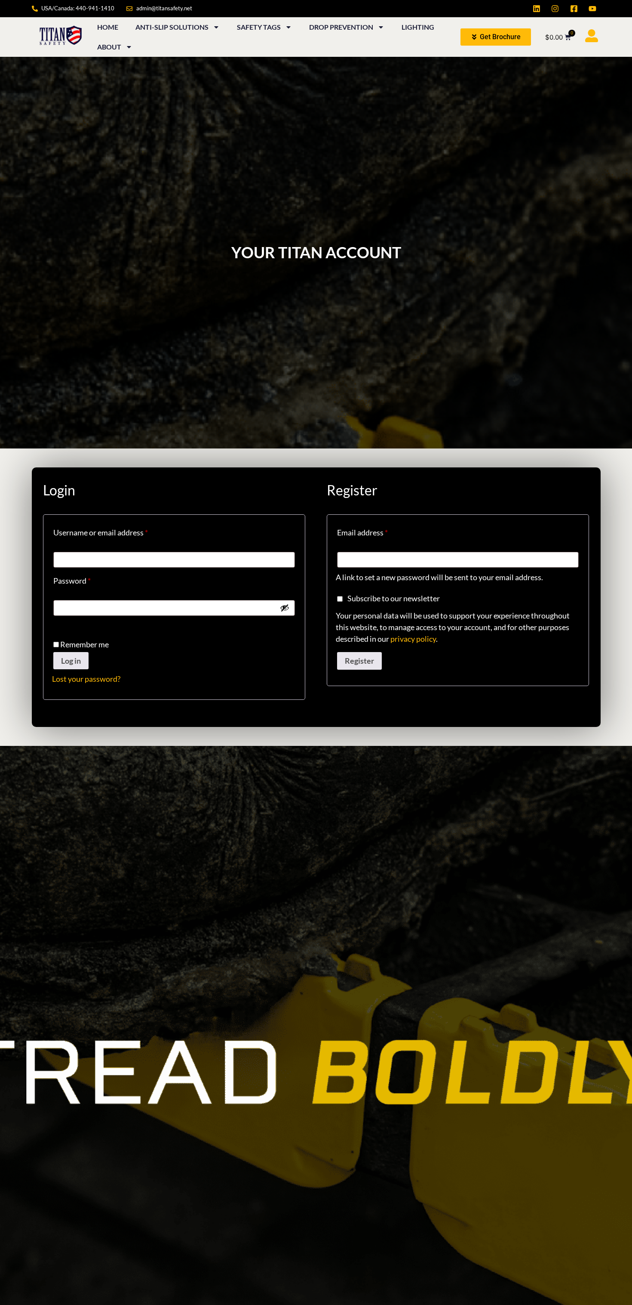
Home (107, 27)
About (109, 47)
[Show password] (284, 607)
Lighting (418, 27)
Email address (377, 531)
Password (87, 579)
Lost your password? (86, 678)
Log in (71, 660)
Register (359, 660)
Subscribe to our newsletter (393, 598)
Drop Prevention (341, 27)
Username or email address (115, 531)
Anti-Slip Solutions (172, 27)
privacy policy (413, 638)
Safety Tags (259, 27)
